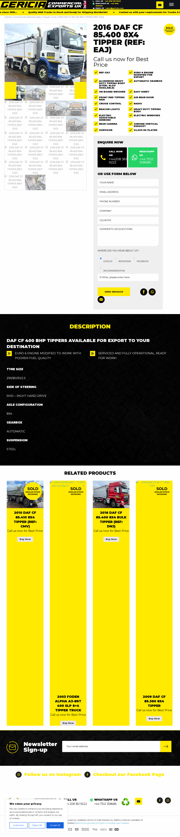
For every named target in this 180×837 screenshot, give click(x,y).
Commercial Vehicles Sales (27, 17)
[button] (81, 28)
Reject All (37, 825)
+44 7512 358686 (107, 5)
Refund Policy (81, 823)
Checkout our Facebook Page (128, 774)
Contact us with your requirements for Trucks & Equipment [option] (132, 12)
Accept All (55, 825)
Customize (18, 825)
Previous (10, 90)
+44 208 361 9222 (108, 1)
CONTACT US (159, 4)
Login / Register (122, 823)
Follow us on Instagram (52, 774)
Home (7, 17)
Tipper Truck (50, 17)
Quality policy (95, 823)
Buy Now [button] (25, 539)
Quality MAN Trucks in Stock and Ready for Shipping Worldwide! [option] (44, 12)
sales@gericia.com (109, 8)
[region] (37, 815)
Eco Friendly (108, 823)
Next (80, 90)
